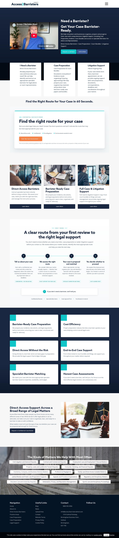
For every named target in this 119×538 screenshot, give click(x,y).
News (37, 509)
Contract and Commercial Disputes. (54, 462)
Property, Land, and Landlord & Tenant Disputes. (42, 467)
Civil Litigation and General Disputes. (25, 462)
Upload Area (39, 512)
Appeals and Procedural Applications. (65, 477)
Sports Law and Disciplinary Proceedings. (96, 482)
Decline (112, 535)
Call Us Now (82, 51)
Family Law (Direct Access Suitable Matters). (92, 472)
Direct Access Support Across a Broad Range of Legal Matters (31, 409)
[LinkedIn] (95, 4)
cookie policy (98, 535)
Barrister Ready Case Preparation (57, 190)
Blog (36, 506)
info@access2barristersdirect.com (72, 512)
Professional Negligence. (63, 472)
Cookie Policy (39, 523)
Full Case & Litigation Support (92, 190)
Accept (106, 535)
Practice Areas (14, 514)
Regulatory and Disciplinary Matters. (96, 477)
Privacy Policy (39, 520)
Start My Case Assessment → (30, 139)
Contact (37, 514)
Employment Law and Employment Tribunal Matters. (90, 462)
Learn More (25, 206)
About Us (13, 509)
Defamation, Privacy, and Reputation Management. (59, 482)
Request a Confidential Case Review (22, 430)
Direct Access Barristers (25, 188)
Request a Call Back (69, 51)
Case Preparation (15, 517)
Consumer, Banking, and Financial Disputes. (79, 467)
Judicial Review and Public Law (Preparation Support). (29, 477)
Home (12, 506)
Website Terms (40, 517)
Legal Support (14, 523)
